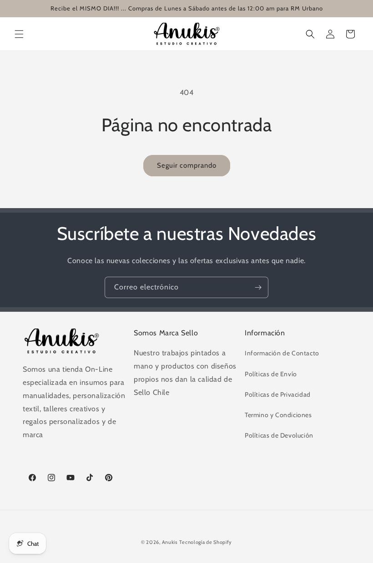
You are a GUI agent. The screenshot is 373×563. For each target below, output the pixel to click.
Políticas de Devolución (279, 435)
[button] (19, 34)
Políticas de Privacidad (278, 394)
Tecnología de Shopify (205, 542)
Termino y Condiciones (278, 415)
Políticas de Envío (271, 374)
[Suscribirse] (258, 287)
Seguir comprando (187, 165)
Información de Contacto (282, 353)
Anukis (170, 542)
